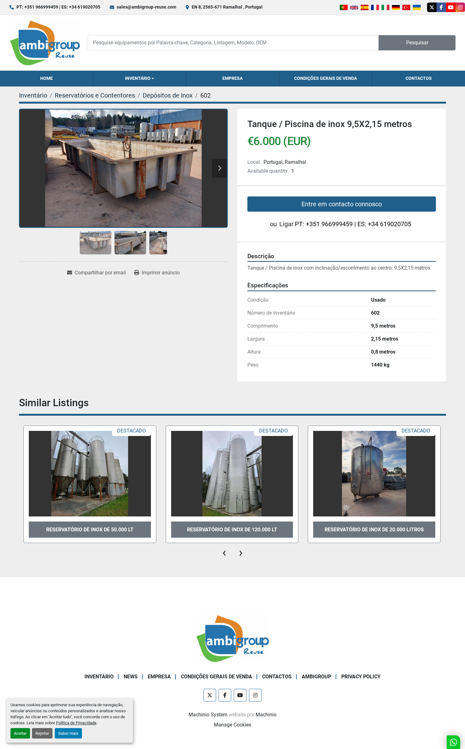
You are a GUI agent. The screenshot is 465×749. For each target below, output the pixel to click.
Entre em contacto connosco (341, 204)
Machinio (266, 715)
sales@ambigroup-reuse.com (146, 7)
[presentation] (224, 552)
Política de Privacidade (76, 722)
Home (46, 78)
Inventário (138, 78)
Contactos (419, 78)
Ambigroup (316, 677)
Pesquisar (417, 43)
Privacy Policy (361, 677)
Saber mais (68, 733)
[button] (139, 78)
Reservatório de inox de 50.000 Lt (89, 530)
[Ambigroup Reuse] (232, 638)
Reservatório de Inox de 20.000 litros (374, 530)
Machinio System (208, 715)
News (131, 677)
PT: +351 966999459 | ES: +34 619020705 (58, 7)
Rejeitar (42, 733)
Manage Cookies (232, 725)
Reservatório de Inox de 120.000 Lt (232, 530)
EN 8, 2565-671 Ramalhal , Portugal (227, 7)
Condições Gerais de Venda (325, 78)
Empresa (232, 78)
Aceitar (20, 733)
